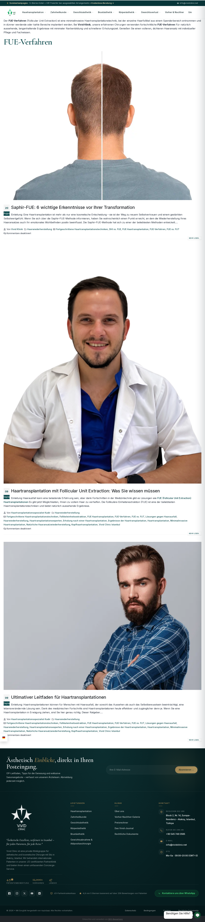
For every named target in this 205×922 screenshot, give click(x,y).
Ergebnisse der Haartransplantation (127, 520)
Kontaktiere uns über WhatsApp (178, 893)
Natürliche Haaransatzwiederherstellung (48, 524)
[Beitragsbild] (102, 125)
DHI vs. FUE (115, 229)
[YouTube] (32, 893)
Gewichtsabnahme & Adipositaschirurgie (81, 841)
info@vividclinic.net (176, 844)
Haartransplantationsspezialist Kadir (30, 512)
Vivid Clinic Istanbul (109, 524)
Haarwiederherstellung (39, 229)
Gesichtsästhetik (82, 12)
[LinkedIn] (39, 893)
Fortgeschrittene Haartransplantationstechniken (82, 229)
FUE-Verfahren (158, 229)
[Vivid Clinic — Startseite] (11, 12)
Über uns (119, 811)
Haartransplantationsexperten (46, 520)
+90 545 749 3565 (175, 834)
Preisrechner (121, 822)
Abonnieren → (186, 770)
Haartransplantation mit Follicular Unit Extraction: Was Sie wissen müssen (85, 490)
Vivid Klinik (17, 229)
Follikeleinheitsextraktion (73, 516)
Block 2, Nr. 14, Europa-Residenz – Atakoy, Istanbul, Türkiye (180, 819)
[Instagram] (17, 893)
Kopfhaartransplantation (84, 524)
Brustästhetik (105, 12)
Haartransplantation (33, 12)
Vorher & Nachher (174, 12)
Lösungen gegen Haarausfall (161, 516)
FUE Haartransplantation (135, 229)
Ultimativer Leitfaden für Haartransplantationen (58, 697)
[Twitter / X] (24, 893)
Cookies (167, 910)
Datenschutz (130, 910)
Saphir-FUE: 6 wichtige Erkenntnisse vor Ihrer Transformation (73, 207)
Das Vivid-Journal (124, 828)
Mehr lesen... (194, 238)
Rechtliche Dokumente (126, 834)
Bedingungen (150, 910)
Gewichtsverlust (149, 12)
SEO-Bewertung (115, 919)
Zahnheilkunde (58, 12)
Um (190, 12)
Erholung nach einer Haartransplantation (85, 520)
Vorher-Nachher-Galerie (127, 817)
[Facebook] (9, 893)
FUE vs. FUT (173, 229)
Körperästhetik (126, 12)
